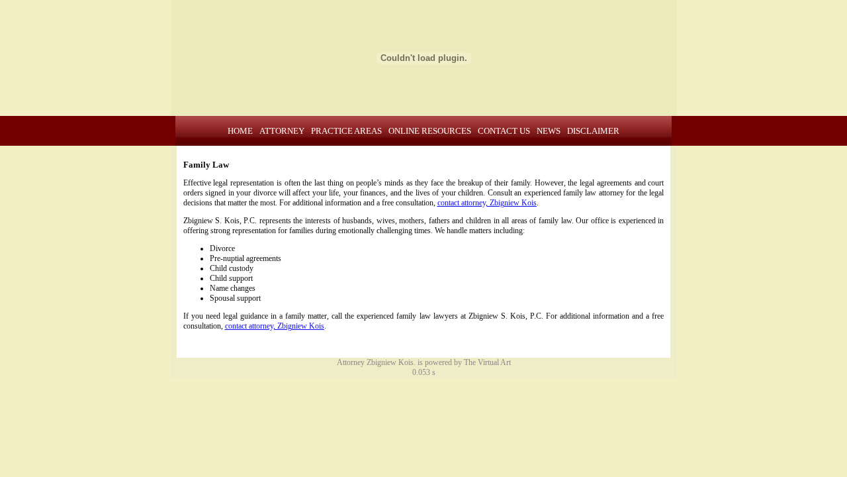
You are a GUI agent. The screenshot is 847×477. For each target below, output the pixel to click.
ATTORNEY (281, 131)
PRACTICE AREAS (346, 131)
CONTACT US (504, 131)
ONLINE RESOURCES (429, 131)
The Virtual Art (487, 362)
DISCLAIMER (593, 131)
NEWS (548, 131)
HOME (240, 131)
